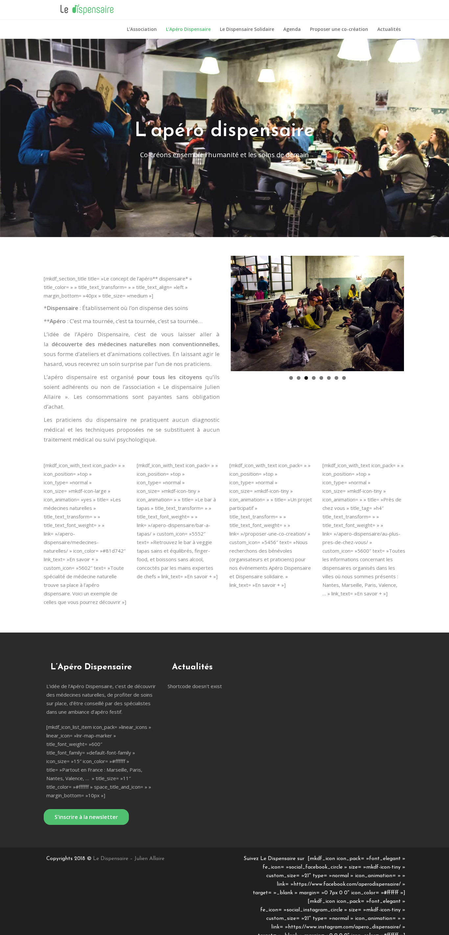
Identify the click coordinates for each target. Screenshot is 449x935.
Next (413, 255)
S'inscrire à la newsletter (86, 817)
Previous (220, 255)
